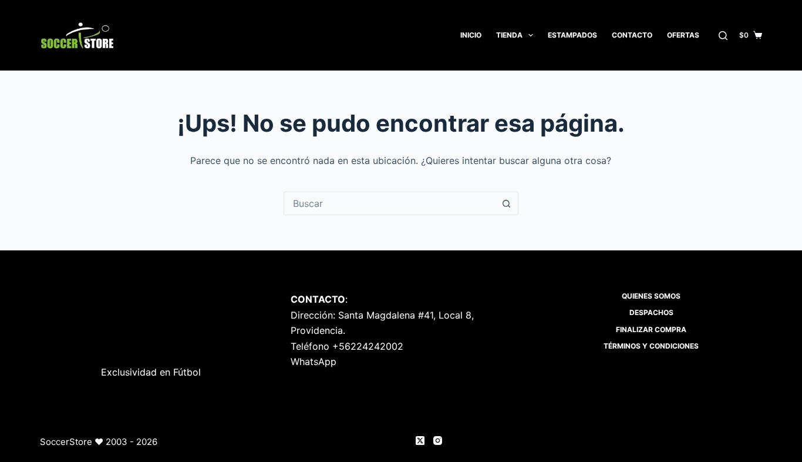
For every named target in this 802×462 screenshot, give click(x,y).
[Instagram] (437, 440)
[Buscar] (723, 35)
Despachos (651, 312)
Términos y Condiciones (651, 346)
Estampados (572, 35)
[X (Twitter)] (420, 440)
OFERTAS (683, 35)
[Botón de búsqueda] (507, 203)
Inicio (470, 35)
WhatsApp (313, 361)
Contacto (632, 35)
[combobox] (390, 203)
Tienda (509, 35)
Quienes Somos (651, 296)
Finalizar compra (651, 329)
